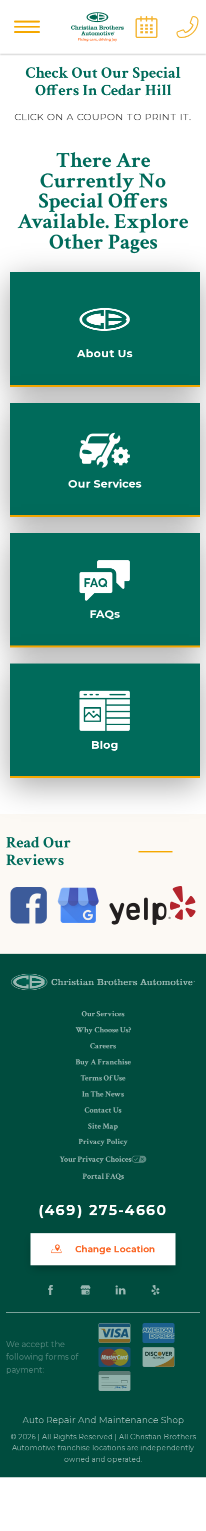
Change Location (113, 1249)
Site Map (103, 1126)
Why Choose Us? (103, 1030)
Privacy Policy (103, 1142)
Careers (103, 1046)
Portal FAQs (103, 1176)
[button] (27, 26)
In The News (103, 1094)
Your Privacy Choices (96, 1159)
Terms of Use (103, 1078)
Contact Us (103, 1110)
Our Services (103, 1014)
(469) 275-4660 (102, 1210)
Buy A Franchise (103, 1062)
